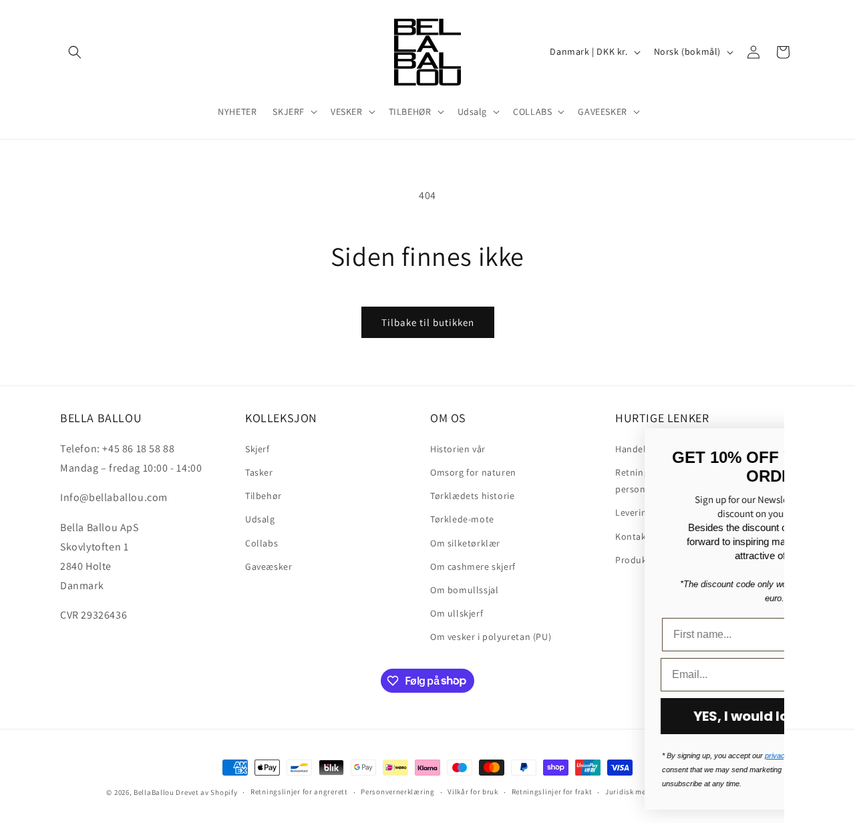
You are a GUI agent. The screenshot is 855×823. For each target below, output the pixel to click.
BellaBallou (154, 792)
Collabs (261, 542)
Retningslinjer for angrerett (299, 791)
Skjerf (257, 448)
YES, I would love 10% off (520, 716)
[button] (75, 52)
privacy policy (532, 756)
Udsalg (260, 518)
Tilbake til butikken (427, 322)
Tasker (259, 472)
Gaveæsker (268, 566)
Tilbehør (263, 495)
